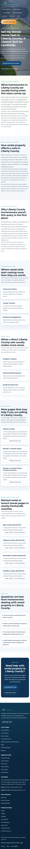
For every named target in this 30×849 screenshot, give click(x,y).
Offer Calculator (17, 12)
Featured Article (5, 803)
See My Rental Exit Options (11, 63)
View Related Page (15, 441)
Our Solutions (16, 9)
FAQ (18, 16)
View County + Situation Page (15, 532)
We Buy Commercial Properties (10, 742)
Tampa (3, 813)
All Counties (4, 769)
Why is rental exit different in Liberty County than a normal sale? (15, 624)
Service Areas (5, 736)
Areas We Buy (6, 12)
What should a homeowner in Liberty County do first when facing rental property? (15, 642)
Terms (8, 846)
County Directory (6, 739)
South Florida (5, 761)
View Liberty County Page (9, 68)
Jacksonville (4, 819)
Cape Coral (4, 825)
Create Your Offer (10, 692)
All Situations (4, 772)
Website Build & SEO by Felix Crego (12, 842)
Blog (2, 744)
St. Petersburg (5, 822)
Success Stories (5, 800)
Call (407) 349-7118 (9, 22)
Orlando (3, 816)
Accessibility (14, 846)
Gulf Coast (4, 763)
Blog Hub (4, 797)
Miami (3, 810)
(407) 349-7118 (6, 722)
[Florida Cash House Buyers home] (14, 3)
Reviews (5, 16)
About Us (12, 16)
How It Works (6, 9)
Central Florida (5, 758)
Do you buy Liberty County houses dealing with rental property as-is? (14, 633)
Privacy (3, 846)
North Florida (5, 766)
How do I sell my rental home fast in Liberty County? (14, 616)
